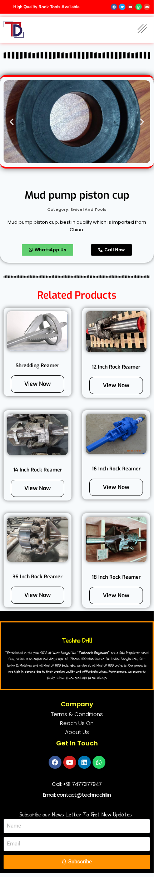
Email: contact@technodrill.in (77, 794)
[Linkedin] (84, 762)
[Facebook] (55, 762)
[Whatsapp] (99, 762)
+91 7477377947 (82, 784)
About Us (77, 732)
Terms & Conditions (77, 714)
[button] (11, 121)
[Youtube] (69, 762)
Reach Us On (77, 723)
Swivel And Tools (88, 209)
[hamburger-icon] (142, 29)
